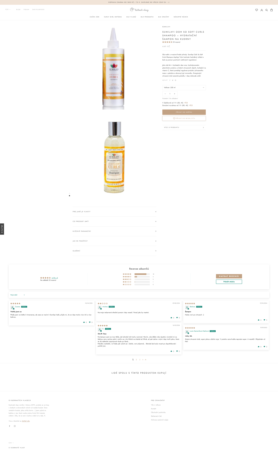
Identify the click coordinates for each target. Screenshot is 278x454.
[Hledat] (267, 10)
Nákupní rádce (181, 17)
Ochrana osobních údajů (159, 420)
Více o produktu (171, 127)
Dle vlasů (131, 17)
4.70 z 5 (55, 278)
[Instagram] (15, 426)
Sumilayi (166, 27)
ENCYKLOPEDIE (38, 10)
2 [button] (136, 359)
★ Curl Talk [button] (2, 229)
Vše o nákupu (156, 405)
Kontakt (153, 408)
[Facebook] (169, 80)
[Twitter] (172, 80)
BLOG (18, 10)
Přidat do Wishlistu (185, 118)
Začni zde (94, 17)
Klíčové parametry (82, 231)
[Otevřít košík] (272, 10)
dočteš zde (26, 421)
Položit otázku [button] (229, 281)
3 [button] (139, 359)
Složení (76, 251)
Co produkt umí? (81, 221)
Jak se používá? (80, 241)
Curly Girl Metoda (113, 17)
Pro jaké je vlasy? (82, 212)
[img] (15, 303)
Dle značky (163, 17)
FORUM (26, 10)
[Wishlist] (256, 9)
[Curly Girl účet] (262, 10)
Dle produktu (147, 17)
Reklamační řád (156, 416)
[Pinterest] (175, 80)
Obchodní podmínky (158, 412)
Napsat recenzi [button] (229, 276)
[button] (167, 42)
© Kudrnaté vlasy (17, 448)
